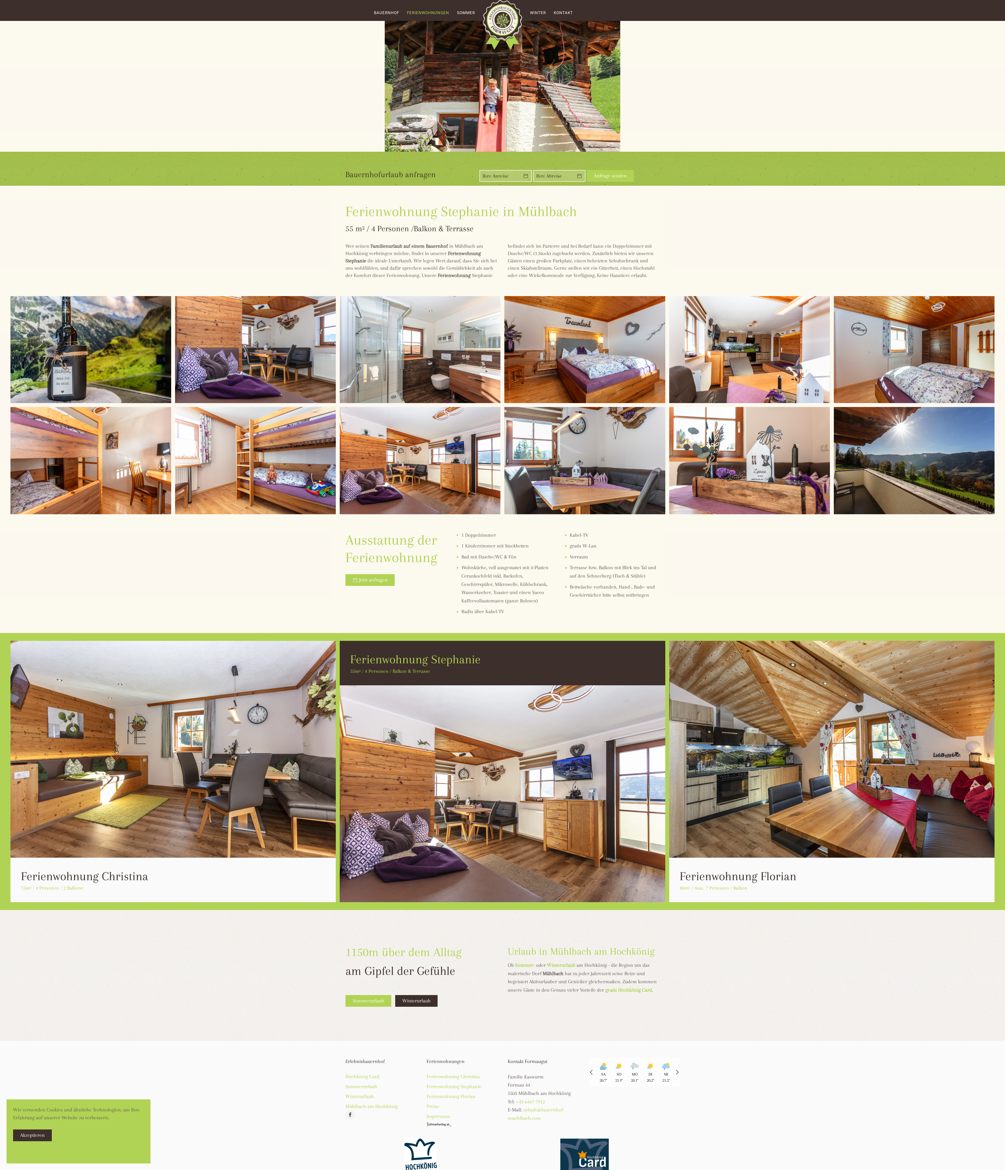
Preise (433, 1106)
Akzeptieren (32, 1135)
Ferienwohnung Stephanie (454, 1086)
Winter (538, 12)
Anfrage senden (610, 176)
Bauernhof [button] (386, 12)
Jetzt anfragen (373, 580)
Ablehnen (73, 1135)
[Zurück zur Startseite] (502, 25)
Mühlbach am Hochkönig (371, 1106)
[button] (90, 349)
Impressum (438, 1116)
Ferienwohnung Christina (453, 1076)
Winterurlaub (416, 1001)
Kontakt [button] (563, 12)
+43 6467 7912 (530, 1102)
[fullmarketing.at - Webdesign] (440, 1124)
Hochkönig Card (362, 1076)
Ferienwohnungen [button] (428, 12)
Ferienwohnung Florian (451, 1096)
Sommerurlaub (368, 1001)
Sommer (466, 12)
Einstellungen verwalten (45, 1151)
